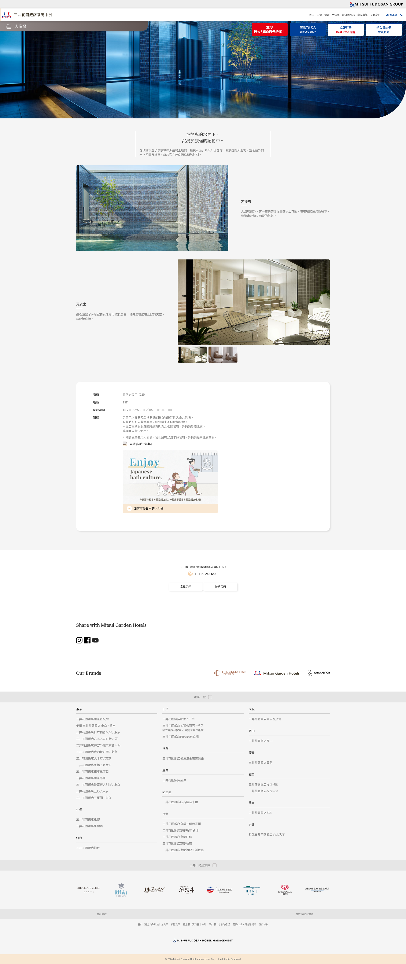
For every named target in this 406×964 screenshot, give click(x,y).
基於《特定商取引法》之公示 (153, 924)
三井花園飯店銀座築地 (91, 778)
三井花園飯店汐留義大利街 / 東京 (98, 785)
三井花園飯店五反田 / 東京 (93, 798)
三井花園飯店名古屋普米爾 (180, 802)
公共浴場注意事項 (141, 444)
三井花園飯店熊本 (260, 813)
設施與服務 (348, 14)
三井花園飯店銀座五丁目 (92, 771)
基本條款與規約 (304, 914)
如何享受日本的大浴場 (148, 508)
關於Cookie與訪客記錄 (244, 924)
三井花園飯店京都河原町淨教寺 (183, 850)
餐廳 (326, 14)
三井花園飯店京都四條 (177, 837)
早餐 (319, 14)
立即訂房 (345, 30)
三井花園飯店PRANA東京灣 (180, 737)
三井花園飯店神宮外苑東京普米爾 (98, 745)
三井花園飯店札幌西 (89, 826)
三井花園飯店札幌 (88, 819)
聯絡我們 (220, 586)
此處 (200, 426)
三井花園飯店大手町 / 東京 (93, 758)
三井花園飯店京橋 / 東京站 (93, 765)
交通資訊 (375, 14)
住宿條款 (101, 914)
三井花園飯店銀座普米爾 (92, 719)
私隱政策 (175, 924)
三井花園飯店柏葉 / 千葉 (178, 719)
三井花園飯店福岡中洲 (263, 791)
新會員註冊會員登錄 (383, 30)
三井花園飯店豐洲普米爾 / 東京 (96, 752)
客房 (311, 14)
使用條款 (263, 924)
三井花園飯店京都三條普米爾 (181, 824)
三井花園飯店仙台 (88, 848)
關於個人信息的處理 (219, 924)
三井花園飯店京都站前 (177, 843)
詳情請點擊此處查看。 (202, 437)
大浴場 (336, 14)
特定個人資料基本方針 (194, 924)
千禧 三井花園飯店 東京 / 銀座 (95, 726)
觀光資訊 (362, 14)
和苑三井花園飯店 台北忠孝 (267, 834)
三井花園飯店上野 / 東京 (92, 791)
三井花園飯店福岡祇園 (263, 784)
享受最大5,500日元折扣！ (270, 29)
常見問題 (185, 586)
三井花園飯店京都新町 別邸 (180, 830)
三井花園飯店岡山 (260, 741)
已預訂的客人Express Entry (307, 30)
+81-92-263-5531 (206, 574)
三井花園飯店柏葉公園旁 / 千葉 (183, 728)
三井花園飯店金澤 (174, 780)
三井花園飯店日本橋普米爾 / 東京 (98, 732)
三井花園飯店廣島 (260, 763)
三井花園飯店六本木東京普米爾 (97, 739)
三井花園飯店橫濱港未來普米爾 (183, 758)
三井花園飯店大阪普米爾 (265, 719)
